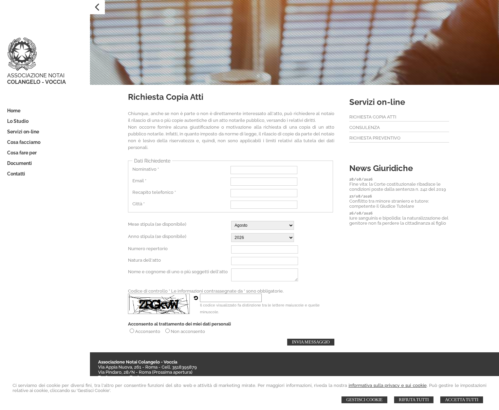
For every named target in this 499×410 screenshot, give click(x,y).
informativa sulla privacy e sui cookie (388, 385)
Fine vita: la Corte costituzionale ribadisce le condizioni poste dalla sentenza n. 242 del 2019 (397, 187)
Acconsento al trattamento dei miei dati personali (179, 324)
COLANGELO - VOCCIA (36, 82)
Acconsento (147, 331)
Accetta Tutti (461, 399)
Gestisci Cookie (364, 399)
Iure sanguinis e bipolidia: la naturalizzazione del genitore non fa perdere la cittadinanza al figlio (398, 221)
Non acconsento (188, 331)
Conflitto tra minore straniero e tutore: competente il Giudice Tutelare (389, 204)
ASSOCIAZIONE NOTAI (35, 75)
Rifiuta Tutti (414, 399)
